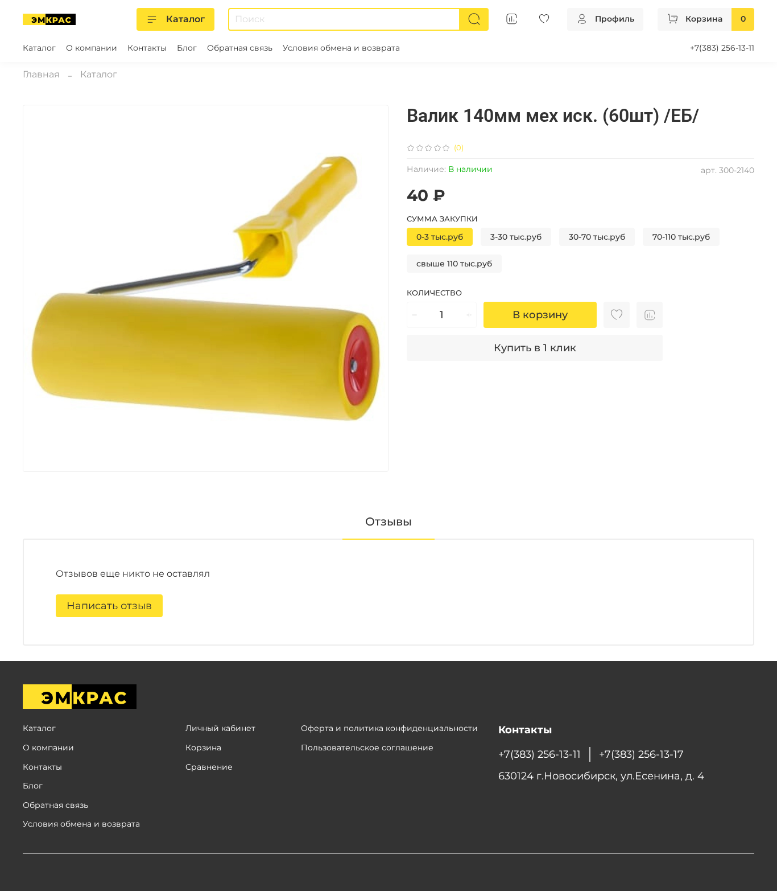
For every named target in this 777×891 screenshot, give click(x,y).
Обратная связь (239, 48)
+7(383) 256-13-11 (722, 48)
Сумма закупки (442, 219)
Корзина (203, 747)
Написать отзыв (109, 606)
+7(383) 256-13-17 (641, 754)
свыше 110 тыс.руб (454, 263)
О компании (91, 48)
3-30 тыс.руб (516, 237)
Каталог (185, 19)
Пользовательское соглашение (367, 747)
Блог (187, 48)
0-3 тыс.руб (439, 237)
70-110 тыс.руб (681, 237)
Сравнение (209, 767)
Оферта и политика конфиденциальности (389, 728)
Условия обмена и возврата (341, 48)
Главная (41, 74)
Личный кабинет (220, 728)
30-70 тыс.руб (597, 237)
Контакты (147, 48)
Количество (434, 293)
